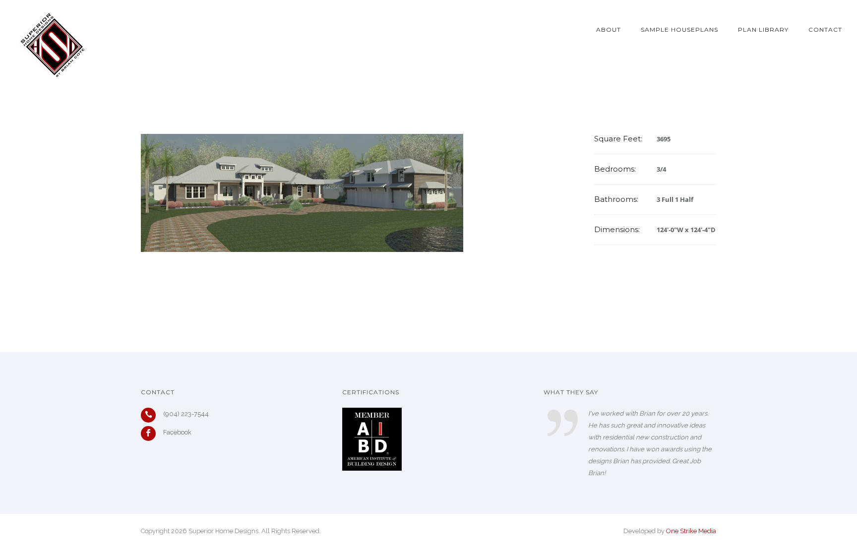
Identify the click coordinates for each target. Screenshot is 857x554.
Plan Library (763, 29)
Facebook (177, 432)
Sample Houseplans (679, 29)
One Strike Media (691, 531)
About (608, 29)
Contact (825, 29)
